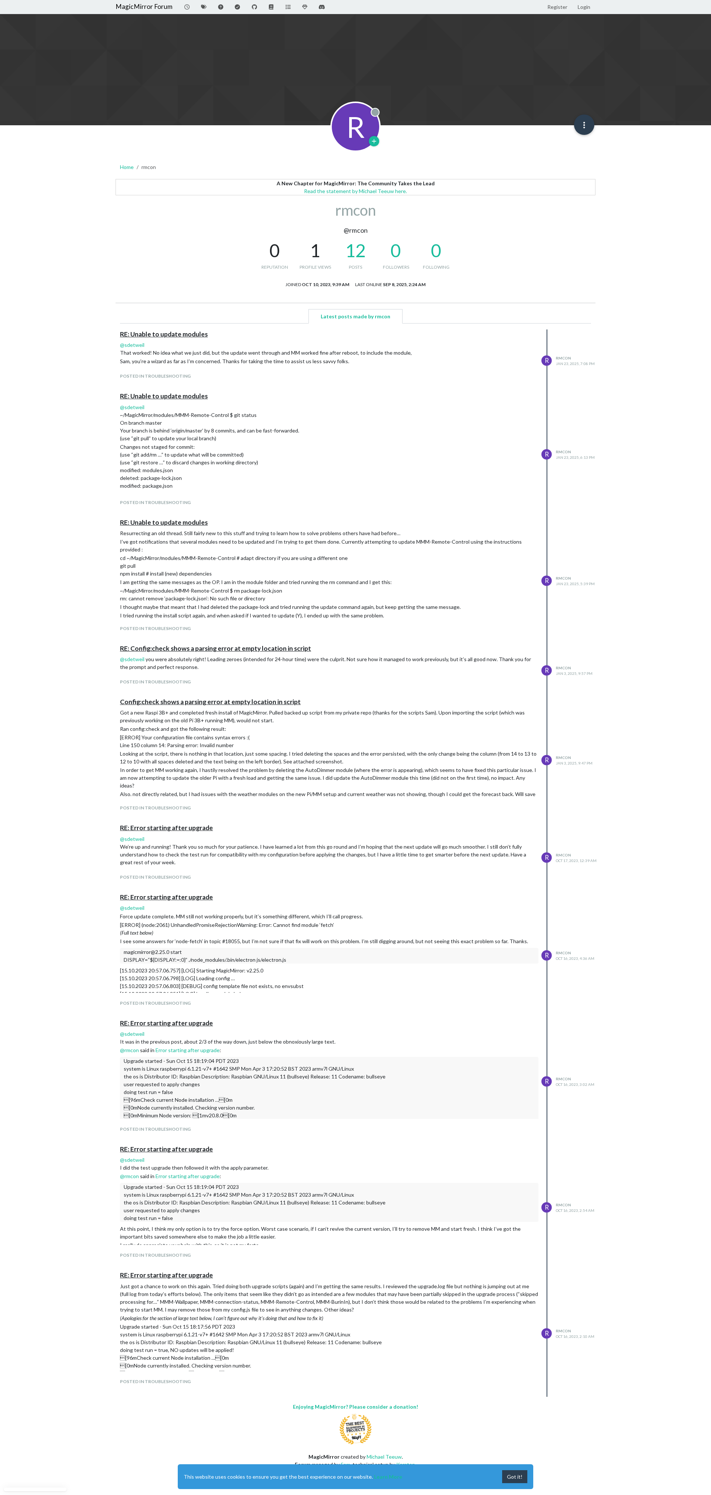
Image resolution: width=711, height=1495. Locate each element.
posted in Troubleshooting (155, 376)
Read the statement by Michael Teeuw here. (355, 191)
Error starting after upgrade (188, 1050)
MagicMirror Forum (144, 6)
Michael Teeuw (384, 1456)
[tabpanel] (355, 863)
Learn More (388, 1477)
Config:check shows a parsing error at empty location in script (210, 702)
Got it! (515, 1477)
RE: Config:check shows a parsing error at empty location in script (215, 648)
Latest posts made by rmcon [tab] (355, 316)
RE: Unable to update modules (164, 334)
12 (355, 250)
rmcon (563, 358)
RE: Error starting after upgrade (166, 828)
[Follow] (374, 141)
